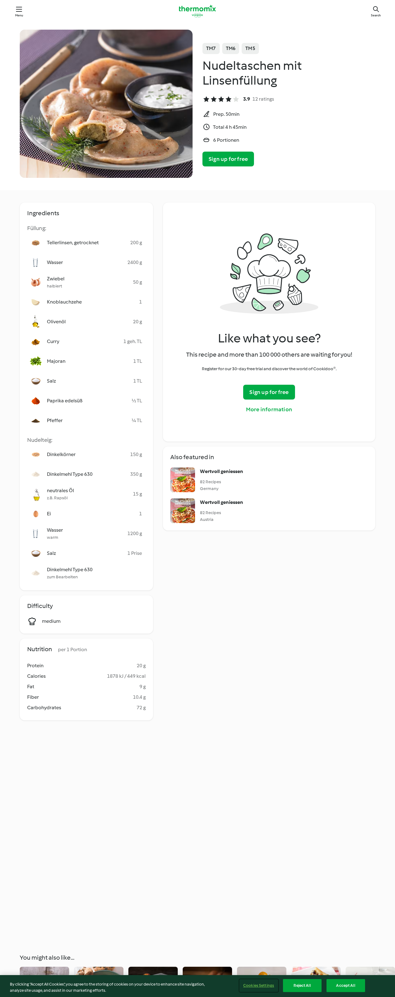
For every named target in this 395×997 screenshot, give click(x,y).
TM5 (250, 48)
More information (269, 409)
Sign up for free (228, 159)
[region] (197, 986)
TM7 (211, 48)
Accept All (345, 985)
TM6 (231, 48)
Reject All (301, 985)
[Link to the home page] (197, 11)
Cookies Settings (258, 985)
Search (376, 15)
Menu (19, 15)
